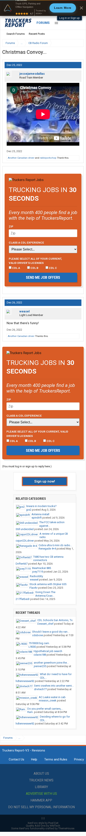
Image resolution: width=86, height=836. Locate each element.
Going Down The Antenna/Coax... (45, 594)
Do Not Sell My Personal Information (41, 807)
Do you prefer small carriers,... (45, 708)
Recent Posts (37, 33)
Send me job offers (43, 277)
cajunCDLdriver (25, 540)
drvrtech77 (40, 689)
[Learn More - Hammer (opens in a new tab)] (43, 8)
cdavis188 (40, 654)
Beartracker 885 (41, 568)
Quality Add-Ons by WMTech (43, 825)
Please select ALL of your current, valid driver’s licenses (35, 261)
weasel (24, 311)
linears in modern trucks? (41, 506)
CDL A (15, 268)
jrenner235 (40, 666)
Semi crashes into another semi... (54, 685)
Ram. (30, 712)
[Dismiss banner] (81, 8)
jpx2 (28, 509)
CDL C (52, 268)
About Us (41, 774)
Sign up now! (44, 481)
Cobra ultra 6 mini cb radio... (55, 545)
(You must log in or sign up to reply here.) (27, 466)
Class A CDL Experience (26, 242)
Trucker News (41, 780)
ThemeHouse (66, 828)
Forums (43, 23)
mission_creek (47, 700)
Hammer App (41, 800)
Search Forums (15, 33)
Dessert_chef (45, 623)
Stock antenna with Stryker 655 (47, 584)
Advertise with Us (41, 794)
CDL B (34, 268)
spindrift (37, 517)
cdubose (37, 635)
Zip (11, 226)
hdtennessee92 (25, 681)
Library (41, 787)
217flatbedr (23, 599)
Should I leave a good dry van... (50, 631)
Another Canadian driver (21, 158)
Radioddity (36, 576)
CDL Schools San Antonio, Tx (54, 620)
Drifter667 (22, 563)
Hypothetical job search (48, 651)
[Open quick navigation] (77, 43)
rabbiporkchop (48, 158)
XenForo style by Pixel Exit (43, 822)
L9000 (32, 646)
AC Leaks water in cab (52, 697)
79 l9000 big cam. (39, 643)
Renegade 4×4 (47, 548)
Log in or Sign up (69, 17)
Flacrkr (33, 587)
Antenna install (40, 514)
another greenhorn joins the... (51, 662)
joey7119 (37, 571)
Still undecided (25, 529)
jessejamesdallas (32, 74)
